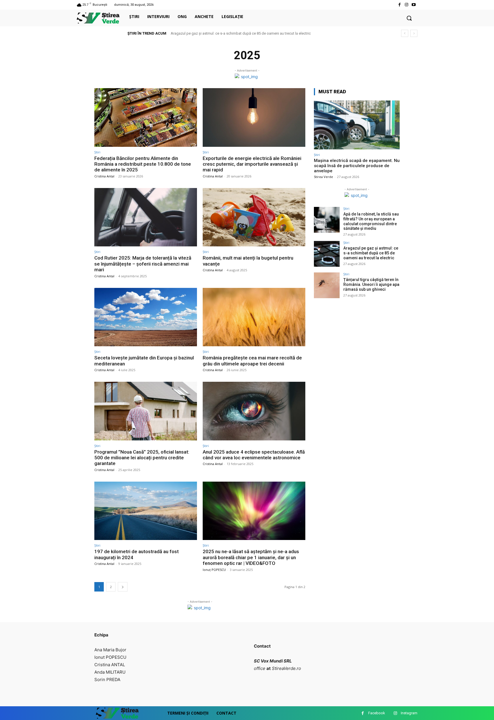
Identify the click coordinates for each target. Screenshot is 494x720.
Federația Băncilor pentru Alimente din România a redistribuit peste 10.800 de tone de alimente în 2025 (142, 164)
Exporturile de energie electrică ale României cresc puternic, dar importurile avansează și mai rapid (252, 164)
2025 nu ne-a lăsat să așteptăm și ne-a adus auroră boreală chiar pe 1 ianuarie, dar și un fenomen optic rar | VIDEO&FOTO (251, 557)
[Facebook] (399, 4)
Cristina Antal (104, 176)
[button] (409, 18)
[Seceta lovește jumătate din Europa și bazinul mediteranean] (145, 317)
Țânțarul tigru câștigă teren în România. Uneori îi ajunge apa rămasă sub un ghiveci (371, 284)
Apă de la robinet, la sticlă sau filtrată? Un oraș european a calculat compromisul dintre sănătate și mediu (371, 221)
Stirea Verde (323, 177)
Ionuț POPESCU (214, 569)
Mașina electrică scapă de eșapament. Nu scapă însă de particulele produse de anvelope (357, 165)
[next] (413, 33)
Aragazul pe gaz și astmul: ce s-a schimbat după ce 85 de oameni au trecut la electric (241, 33)
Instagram (409, 713)
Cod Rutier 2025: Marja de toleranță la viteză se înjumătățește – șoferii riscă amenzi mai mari (142, 263)
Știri (97, 152)
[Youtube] (413, 4)
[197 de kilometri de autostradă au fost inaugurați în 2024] (145, 511)
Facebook (376, 713)
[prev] (404, 33)
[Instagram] (406, 4)
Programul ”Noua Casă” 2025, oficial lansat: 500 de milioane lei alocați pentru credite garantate (141, 457)
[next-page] (123, 587)
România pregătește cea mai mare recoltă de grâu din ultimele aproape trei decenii (252, 360)
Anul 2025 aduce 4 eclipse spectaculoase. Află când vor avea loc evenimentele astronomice (254, 454)
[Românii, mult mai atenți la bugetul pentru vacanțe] (254, 217)
